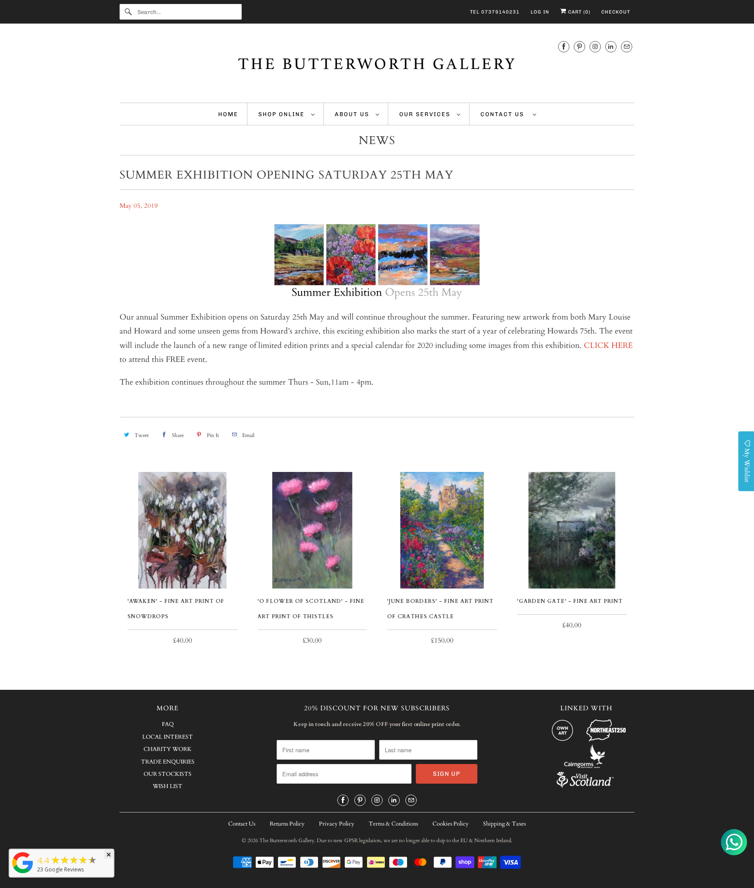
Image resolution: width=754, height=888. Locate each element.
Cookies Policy (450, 824)
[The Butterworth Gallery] (377, 65)
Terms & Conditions (393, 824)
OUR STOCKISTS (168, 774)
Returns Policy (287, 824)
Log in (540, 12)
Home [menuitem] (228, 114)
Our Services (425, 114)
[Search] (128, 12)
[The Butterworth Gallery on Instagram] (595, 46)
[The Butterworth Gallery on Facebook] (563, 46)
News (377, 140)
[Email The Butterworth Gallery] (626, 46)
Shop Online (282, 114)
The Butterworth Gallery (286, 840)
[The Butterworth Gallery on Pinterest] (579, 46)
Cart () (578, 12)
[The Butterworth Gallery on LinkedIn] (611, 46)
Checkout (615, 12)
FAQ (168, 724)
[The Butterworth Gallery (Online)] (22, 872)
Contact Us (504, 114)
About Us (353, 114)
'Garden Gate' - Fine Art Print (570, 601)
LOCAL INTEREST (167, 737)
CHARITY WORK (168, 749)
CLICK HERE (608, 345)
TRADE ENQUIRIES (168, 762)
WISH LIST (167, 786)
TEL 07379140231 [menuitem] (495, 12)
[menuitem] (287, 114)
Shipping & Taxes (504, 824)
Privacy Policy (336, 824)
